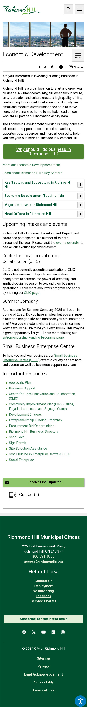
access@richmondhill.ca (43, 561)
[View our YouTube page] (43, 632)
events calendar (68, 243)
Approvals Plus (20, 383)
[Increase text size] (52, 66)
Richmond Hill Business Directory (33, 431)
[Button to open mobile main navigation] (79, 9)
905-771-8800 (43, 556)
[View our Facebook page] (24, 632)
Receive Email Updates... (45, 482)
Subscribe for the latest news (43, 619)
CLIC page (31, 293)
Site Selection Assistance (28, 448)
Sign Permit (17, 443)
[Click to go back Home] (22, 10)
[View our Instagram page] (63, 632)
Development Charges (25, 414)
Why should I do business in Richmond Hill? (43, 151)
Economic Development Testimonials (34, 196)
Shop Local (17, 437)
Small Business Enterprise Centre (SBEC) (39, 454)
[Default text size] (45, 66)
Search (68, 9)
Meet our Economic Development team (31, 165)
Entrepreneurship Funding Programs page (33, 337)
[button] (76, 66)
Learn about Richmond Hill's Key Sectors (32, 173)
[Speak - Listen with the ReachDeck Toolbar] (80, 701)
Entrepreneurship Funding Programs (35, 420)
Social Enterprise (21, 460)
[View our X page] (33, 632)
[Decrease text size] (39, 66)
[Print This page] (61, 66)
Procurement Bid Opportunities (31, 426)
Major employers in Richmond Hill (30, 205)
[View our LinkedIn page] (53, 632)
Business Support (22, 388)
